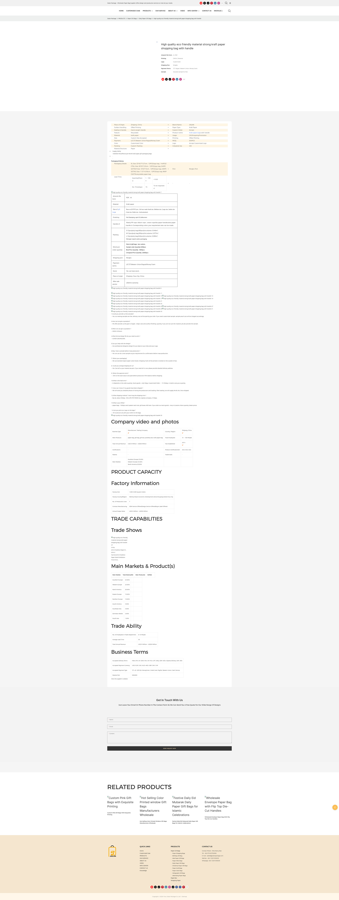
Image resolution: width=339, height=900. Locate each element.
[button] (222, 11)
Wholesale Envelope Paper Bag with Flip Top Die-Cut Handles (217, 818)
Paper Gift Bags (132, 18)
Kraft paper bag (194, 133)
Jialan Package (111, 18)
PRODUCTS (121, 18)
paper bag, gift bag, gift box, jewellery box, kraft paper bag (145, 437)
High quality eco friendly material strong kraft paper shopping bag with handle (177, 18)
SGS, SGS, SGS (186, 450)
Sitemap (184, 896)
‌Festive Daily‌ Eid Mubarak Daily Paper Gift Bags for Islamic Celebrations (185, 822)
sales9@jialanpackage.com (215, 856)
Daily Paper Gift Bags (145, 18)
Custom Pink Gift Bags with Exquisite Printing (119, 813)
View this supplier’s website (119, 679)
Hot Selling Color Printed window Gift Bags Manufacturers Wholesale (153, 822)
